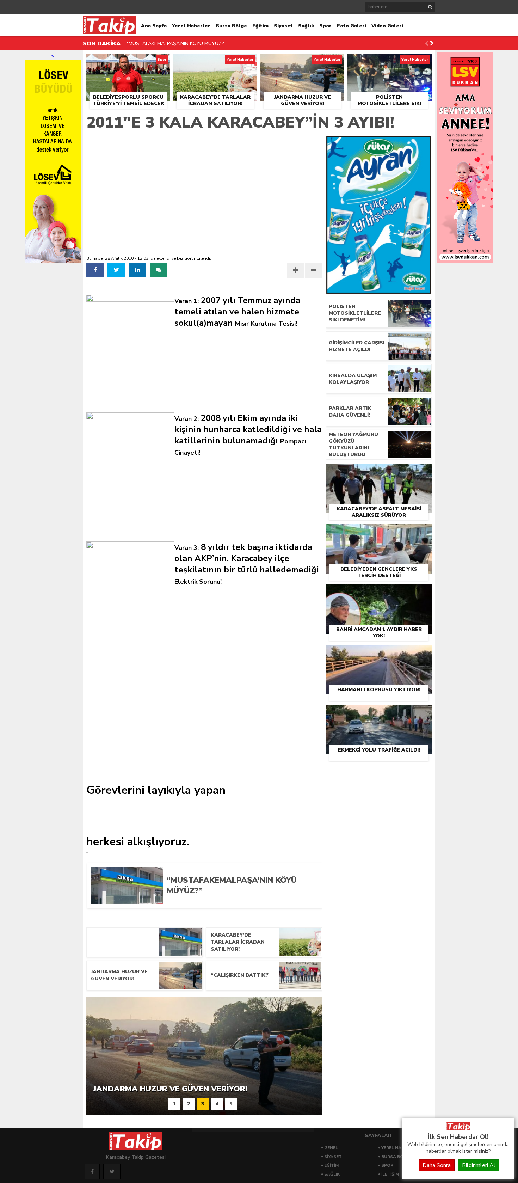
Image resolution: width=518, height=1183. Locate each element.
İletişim (390, 1174)
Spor (325, 26)
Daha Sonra (437, 1165)
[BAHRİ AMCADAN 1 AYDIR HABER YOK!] (379, 592)
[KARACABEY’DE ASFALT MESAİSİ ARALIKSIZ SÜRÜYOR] (379, 472)
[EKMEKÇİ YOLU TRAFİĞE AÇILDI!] (379, 713)
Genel (331, 1148)
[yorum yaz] (158, 270)
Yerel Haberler (191, 26)
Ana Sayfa (154, 26)
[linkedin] (137, 270)
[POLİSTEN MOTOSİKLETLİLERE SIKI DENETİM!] (389, 62)
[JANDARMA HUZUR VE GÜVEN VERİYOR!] (302, 62)
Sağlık (306, 26)
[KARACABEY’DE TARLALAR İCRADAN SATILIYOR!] (215, 62)
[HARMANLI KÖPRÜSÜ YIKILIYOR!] (379, 653)
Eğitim (260, 26)
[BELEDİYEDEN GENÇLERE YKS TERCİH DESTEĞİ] (379, 532)
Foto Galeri (351, 26)
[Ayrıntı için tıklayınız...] (465, 261)
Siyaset (283, 26)
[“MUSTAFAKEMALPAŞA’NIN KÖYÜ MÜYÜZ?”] (239, 901)
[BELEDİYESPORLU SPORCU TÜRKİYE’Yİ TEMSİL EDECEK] (128, 62)
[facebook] (95, 270)
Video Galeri (387, 26)
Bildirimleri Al (478, 1165)
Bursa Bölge (231, 26)
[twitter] (116, 270)
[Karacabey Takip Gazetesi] (458, 1129)
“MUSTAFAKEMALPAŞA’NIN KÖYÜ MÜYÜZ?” (176, 36)
